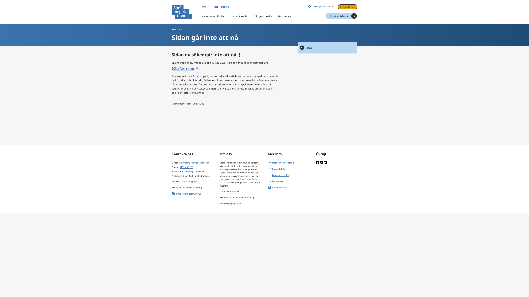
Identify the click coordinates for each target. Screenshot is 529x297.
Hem (174, 29)
